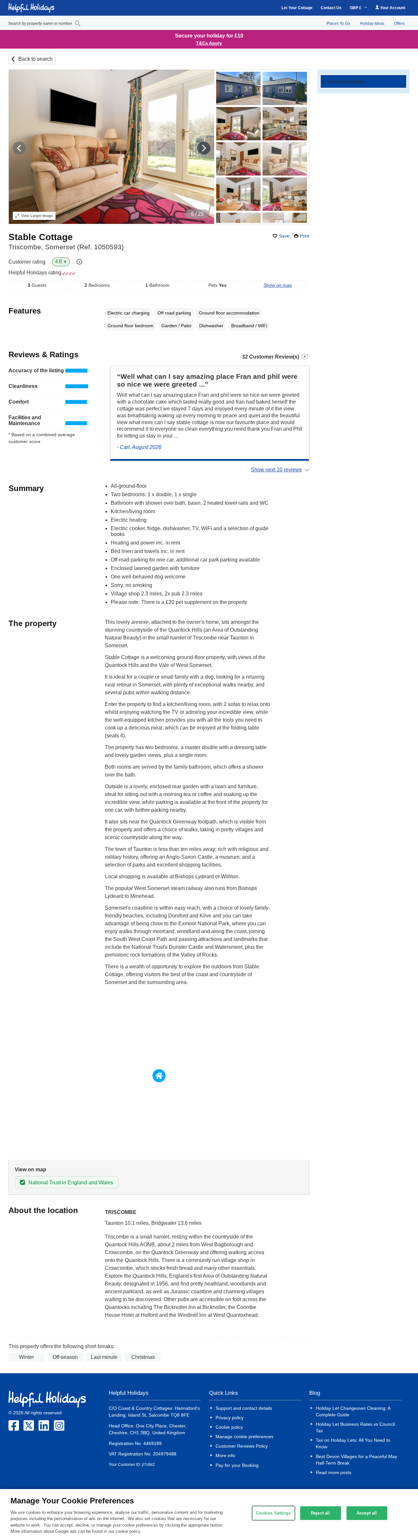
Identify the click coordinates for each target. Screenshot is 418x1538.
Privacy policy (230, 1417)
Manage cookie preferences (244, 1436)
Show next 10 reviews (276, 469)
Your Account (392, 8)
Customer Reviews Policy (242, 1446)
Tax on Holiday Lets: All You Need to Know (353, 1443)
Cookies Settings (273, 1513)
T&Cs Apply (209, 43)
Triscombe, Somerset (66, 247)
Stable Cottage (40, 237)
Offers (399, 23)
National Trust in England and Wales (70, 1182)
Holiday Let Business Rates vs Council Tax (355, 1427)
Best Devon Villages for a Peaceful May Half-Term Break (356, 1460)
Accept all (367, 1513)
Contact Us (331, 8)
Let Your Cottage (297, 8)
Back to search (35, 59)
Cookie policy (229, 1427)
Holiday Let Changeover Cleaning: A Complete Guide (353, 1411)
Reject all (320, 1513)
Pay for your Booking (237, 1465)
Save (284, 235)
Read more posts (333, 1472)
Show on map (278, 285)
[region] (209, 1513)
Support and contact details (244, 1408)
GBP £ (356, 8)
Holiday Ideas (372, 23)
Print (304, 235)
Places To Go (338, 23)
